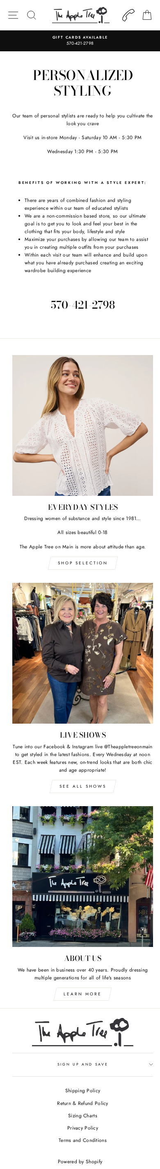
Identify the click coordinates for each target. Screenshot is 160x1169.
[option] (80, 40)
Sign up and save (82, 1064)
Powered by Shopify (80, 1161)
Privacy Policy (82, 1127)
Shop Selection (83, 563)
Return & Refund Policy (82, 1103)
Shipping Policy (82, 1090)
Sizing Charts (82, 1115)
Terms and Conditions (83, 1140)
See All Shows (82, 786)
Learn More (83, 994)
